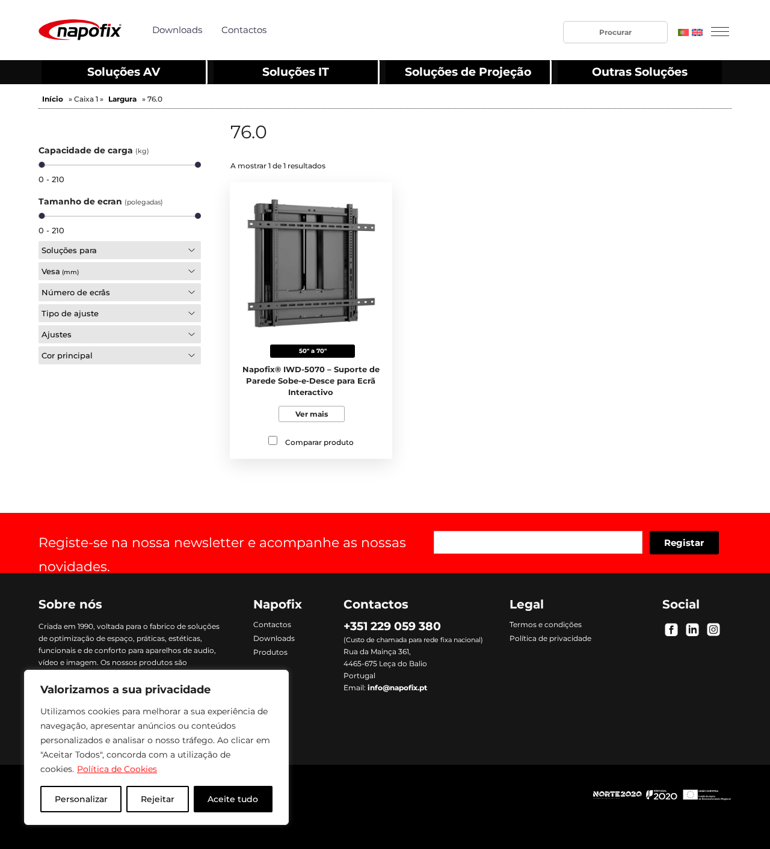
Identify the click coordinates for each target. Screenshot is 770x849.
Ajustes (57, 334)
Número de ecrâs (76, 292)
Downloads (177, 29)
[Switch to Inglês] (697, 32)
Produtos (270, 652)
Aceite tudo (233, 799)
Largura (122, 98)
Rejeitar (157, 799)
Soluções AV (123, 72)
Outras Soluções (640, 72)
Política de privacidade (550, 638)
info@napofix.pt (397, 687)
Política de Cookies (117, 769)
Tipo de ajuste (70, 313)
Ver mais (311, 413)
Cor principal (67, 355)
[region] (156, 747)
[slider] (41, 165)
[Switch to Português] (683, 32)
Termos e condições (546, 625)
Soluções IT (295, 72)
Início (52, 98)
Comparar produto (319, 442)
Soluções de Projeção (468, 72)
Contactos (243, 29)
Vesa (60, 271)
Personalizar (81, 799)
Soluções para (69, 250)
